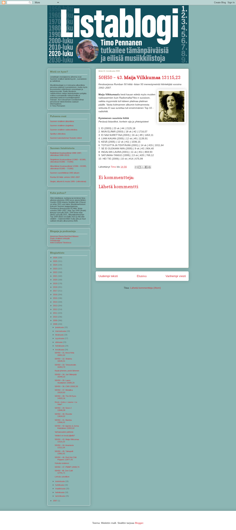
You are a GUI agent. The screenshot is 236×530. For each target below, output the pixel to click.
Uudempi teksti (108, 276)
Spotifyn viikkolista (57, 134)
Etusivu (142, 276)
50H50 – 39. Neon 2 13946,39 (63, 409)
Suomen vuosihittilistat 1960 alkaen (64, 173)
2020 (55, 280)
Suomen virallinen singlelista (61, 125)
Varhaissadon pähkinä (64, 432)
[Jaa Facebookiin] (146, 167)
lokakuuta (59, 335)
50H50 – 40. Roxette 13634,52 (63, 415)
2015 (55, 298)
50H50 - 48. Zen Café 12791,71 (64, 472)
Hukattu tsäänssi (62, 463)
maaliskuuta (60, 489)
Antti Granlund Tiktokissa (60, 243)
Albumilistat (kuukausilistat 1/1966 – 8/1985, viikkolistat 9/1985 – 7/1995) (68, 167)
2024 (55, 265)
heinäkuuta (60, 346)
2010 (55, 317)
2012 (55, 309)
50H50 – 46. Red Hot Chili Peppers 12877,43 (65, 458)
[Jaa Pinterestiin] (149, 167)
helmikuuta (60, 492)
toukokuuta (60, 481)
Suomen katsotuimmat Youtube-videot (66, 138)
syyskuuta (60, 338)
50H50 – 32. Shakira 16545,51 (63, 360)
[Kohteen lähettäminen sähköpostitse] (136, 167)
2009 (55, 320)
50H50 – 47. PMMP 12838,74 (67, 467)
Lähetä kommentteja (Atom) (145, 287)
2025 (55, 261)
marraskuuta (61, 331)
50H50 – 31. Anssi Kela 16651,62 (64, 354)
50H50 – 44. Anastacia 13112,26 (64, 446)
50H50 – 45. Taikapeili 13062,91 (64, 452)
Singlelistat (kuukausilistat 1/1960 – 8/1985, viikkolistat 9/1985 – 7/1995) (68, 160)
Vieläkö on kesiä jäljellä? (65, 436)
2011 (55, 313)
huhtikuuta (59, 485)
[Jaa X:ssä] (143, 167)
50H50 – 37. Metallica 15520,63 (64, 391)
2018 (55, 287)
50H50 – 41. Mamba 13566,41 (63, 421)
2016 (55, 294)
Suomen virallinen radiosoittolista (63, 130)
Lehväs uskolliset (62, 477)
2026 (55, 258)
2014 (55, 302)
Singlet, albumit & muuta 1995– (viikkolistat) (68, 181)
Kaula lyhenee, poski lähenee (67, 371)
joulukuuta (59, 327)
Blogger (139, 523)
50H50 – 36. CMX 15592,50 (66, 386)
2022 (55, 272)
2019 (55, 283)
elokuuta (59, 342)
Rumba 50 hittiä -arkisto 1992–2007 (65, 177)
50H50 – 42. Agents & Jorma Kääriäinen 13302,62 (67, 427)
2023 (55, 269)
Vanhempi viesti (176, 276)
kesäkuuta (60, 350)
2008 (55, 324)
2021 (55, 276)
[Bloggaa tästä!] (139, 167)
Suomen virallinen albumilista (62, 121)
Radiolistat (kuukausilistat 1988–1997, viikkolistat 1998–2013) (66, 154)
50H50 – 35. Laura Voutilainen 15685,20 (64, 381)
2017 (55, 291)
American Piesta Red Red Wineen (64, 236)
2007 (55, 501)
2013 (55, 306)
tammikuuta (60, 496)
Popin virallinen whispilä (60, 238)
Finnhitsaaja (55, 240)
